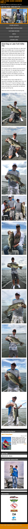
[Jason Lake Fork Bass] (12, 23)
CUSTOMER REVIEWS (14, 31)
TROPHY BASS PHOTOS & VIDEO (14, 28)
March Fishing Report (6, 434)
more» (25, 444)
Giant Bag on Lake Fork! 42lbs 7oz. (13, 45)
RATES (14, 34)
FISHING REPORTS (14, 25)
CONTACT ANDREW (14, 37)
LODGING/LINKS (14, 40)
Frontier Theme (23, 527)
